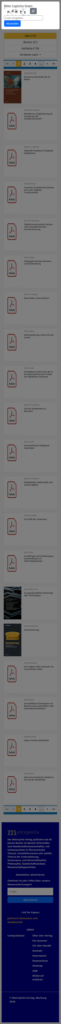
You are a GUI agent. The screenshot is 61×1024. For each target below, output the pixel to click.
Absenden (12, 23)
